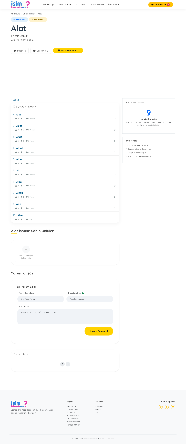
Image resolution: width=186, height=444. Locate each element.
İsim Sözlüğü (49, 4)
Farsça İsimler (73, 424)
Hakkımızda (100, 406)
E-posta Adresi (75, 293)
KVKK (97, 412)
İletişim (98, 409)
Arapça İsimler (73, 421)
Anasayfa (15, 13)
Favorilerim (161, 4)
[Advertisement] (93, 77)
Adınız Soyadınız (26, 293)
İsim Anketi (113, 4)
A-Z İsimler (71, 406)
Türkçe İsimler (73, 418)
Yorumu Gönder (97, 331)
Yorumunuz (24, 306)
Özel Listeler (65, 4)
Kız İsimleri (81, 4)
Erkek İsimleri (97, 4)
